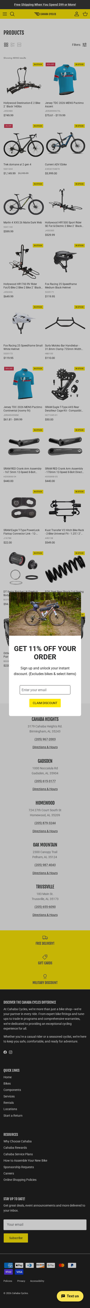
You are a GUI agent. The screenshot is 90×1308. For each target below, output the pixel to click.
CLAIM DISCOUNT (45, 703)
